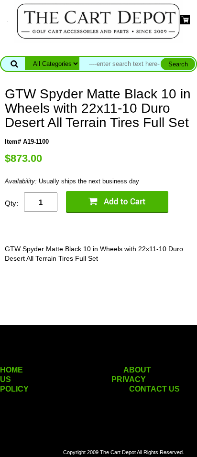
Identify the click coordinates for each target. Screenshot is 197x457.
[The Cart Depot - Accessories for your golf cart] (98, 20)
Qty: (11, 203)
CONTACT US (154, 389)
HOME (11, 370)
